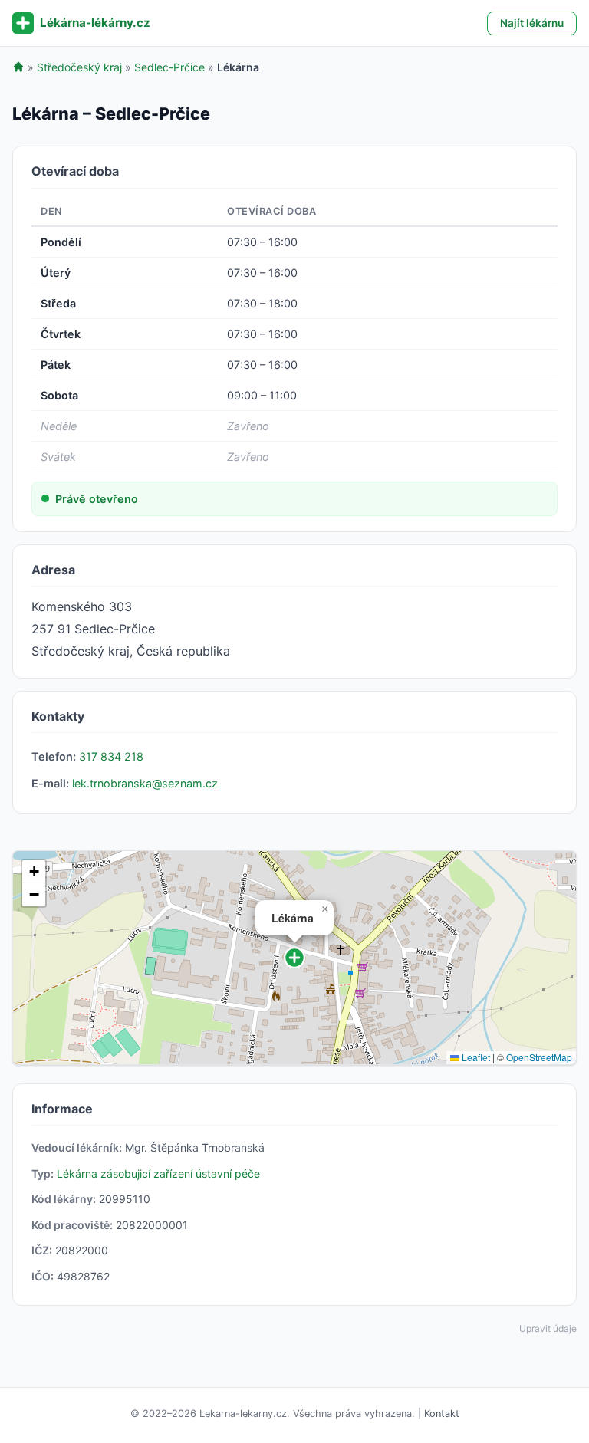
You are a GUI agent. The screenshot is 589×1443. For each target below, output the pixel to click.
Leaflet (474, 1056)
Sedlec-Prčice (169, 67)
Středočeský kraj (79, 67)
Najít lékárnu (532, 23)
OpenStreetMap (539, 1056)
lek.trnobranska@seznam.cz (145, 783)
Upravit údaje (548, 1328)
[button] (294, 957)
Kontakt (441, 1413)
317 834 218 (111, 756)
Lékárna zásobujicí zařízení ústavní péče (158, 1173)
